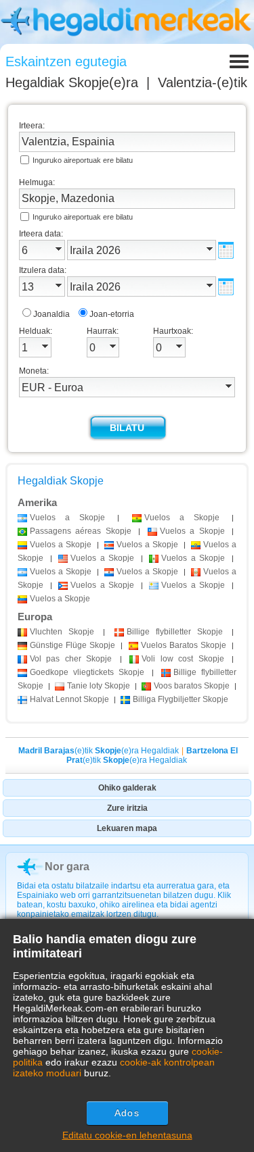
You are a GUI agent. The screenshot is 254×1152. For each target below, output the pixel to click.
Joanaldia (51, 314)
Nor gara (67, 866)
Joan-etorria (111, 314)
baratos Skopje (192, 686)
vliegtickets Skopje (87, 672)
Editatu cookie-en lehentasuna (127, 1135)
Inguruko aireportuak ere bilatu (83, 160)
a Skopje (67, 517)
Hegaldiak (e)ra (71, 82)
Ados (126, 1112)
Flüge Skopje (72, 645)
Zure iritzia (127, 808)
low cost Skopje (183, 658)
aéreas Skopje (80, 531)
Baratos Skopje (183, 645)
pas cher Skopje (71, 658)
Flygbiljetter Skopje (180, 699)
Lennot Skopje (69, 699)
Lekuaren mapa (127, 828)
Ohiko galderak (127, 788)
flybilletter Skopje (175, 631)
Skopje (62, 631)
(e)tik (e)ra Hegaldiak (98, 750)
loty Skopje (98, 686)
